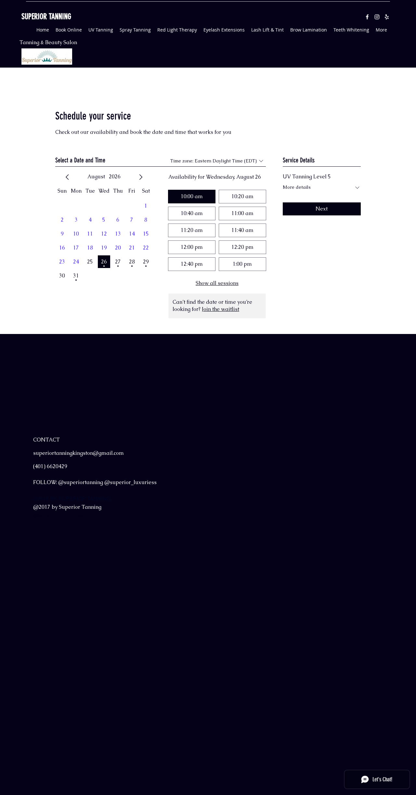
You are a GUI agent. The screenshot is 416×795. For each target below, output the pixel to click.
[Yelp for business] (387, 17)
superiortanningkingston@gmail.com (78, 453)
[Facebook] (367, 17)
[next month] (141, 177)
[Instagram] (377, 17)
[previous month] (67, 177)
